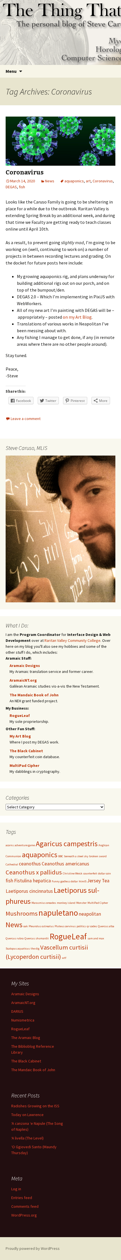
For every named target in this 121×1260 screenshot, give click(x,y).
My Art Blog (20, 736)
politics (81, 926)
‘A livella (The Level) (27, 1138)
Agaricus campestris (67, 843)
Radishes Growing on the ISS (35, 1105)
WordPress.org (24, 1215)
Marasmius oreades (44, 903)
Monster (81, 903)
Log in (16, 1188)
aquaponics (74, 180)
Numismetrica (22, 1020)
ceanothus (30, 864)
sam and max (96, 938)
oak (25, 926)
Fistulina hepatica (32, 881)
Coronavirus (25, 172)
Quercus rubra (15, 938)
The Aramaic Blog (25, 1037)
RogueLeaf (20, 715)
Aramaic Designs (25, 665)
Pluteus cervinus (65, 926)
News (49, 180)
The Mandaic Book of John (34, 694)
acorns (10, 845)
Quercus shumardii (36, 938)
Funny (56, 881)
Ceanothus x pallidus (34, 872)
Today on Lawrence (27, 1114)
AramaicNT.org (23, 680)
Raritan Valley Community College (72, 640)
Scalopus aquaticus (18, 948)
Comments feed (25, 1206)
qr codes (92, 926)
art (88, 180)
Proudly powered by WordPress (33, 1248)
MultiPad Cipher (24, 765)
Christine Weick (72, 873)
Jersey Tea (98, 881)
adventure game (25, 845)
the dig (35, 948)
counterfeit (90, 873)
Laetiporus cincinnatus (29, 891)
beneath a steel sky (76, 856)
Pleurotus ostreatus (41, 926)
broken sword (98, 856)
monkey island (66, 903)
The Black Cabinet (26, 750)
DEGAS (11, 186)
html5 (82, 881)
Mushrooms (22, 913)
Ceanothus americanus (65, 864)
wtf (64, 958)
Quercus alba (106, 926)
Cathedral (12, 864)
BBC (60, 856)
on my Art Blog (77, 317)
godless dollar (69, 881)
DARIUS (17, 1011)
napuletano (58, 912)
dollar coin (104, 873)
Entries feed (21, 1197)
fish (22, 186)
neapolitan (90, 914)
